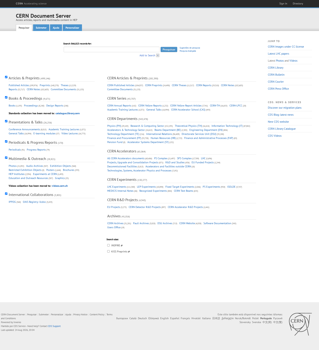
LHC (203, 158)
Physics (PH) (114, 125)
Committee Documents (63, 89)
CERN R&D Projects (122, 199)
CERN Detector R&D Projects (145, 207)
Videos (293, 60)
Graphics (60, 178)
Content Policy (97, 314)
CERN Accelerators (121, 151)
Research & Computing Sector (147, 125)
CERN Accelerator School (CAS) (188, 109)
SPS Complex (184, 158)
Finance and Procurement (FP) (124, 138)
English (164, 318)
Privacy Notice (80, 314)
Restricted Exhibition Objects (25, 170)
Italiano (206, 318)
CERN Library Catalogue (282, 128)
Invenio (17, 322)
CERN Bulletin (276, 74)
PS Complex (160, 158)
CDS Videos (275, 135)
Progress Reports (36, 149)
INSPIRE (115, 245)
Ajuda (56, 27)
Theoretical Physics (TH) (188, 125)
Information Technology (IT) (227, 125)
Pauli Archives (141, 223)
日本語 (216, 318)
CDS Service (19, 326)
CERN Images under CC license (286, 46)
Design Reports (54, 105)
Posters (50, 170)
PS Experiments (211, 186)
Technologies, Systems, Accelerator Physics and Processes (139, 170)
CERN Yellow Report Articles (186, 105)
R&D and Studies (175, 162)
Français (185, 318)
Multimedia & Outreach (27, 158)
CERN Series (116, 98)
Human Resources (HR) (163, 138)
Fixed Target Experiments (179, 186)
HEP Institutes (17, 174)
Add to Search (147, 55)
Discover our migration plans (284, 107)
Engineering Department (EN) (206, 130)
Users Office (114, 227)
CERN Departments (122, 118)
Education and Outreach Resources (28, 178)
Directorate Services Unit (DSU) (199, 134)
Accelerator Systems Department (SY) (148, 142)
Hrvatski (196, 318)
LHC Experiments (116, 186)
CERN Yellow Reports (150, 105)
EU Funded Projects (203, 162)
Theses (64, 85)
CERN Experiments (121, 179)
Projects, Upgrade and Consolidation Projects (132, 162)
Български (122, 318)
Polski (255, 318)
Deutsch (142, 318)
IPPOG (12, 202)
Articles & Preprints (24, 78)
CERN (31, 3)
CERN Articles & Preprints (127, 78)
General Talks (16, 133)
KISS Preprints (119, 251)
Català (132, 318)
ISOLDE (231, 186)
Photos (280, 60)
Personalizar (72, 27)
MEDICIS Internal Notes (120, 190)
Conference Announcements (24, 129)
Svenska (256, 322)
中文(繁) (277, 322)
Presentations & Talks (25, 122)
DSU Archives (164, 223)
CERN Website (187, 223)
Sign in (283, 3)
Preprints (45, 85)
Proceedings (31, 105)
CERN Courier (276, 81)
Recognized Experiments (153, 190)
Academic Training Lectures (64, 129)
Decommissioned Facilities (122, 166)
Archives (114, 216)
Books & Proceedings (25, 98)
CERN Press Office (278, 88)
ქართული (228, 318)
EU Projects (113, 207)
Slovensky (245, 322)
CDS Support (54, 326)
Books (12, 105)
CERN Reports (203, 85)
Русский (277, 318)
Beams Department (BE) (168, 130)
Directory (298, 3)
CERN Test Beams (183, 190)
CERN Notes (33, 89)
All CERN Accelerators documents (126, 158)
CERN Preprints (153, 85)
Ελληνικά (153, 318)
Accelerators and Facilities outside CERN (168, 166)
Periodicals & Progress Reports (33, 142)
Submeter (41, 27)
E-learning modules (44, 133)
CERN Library (275, 67)
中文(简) (267, 322)
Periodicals (15, 149)
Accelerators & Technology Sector (126, 130)
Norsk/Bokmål (243, 318)
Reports (13, 89)
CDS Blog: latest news (281, 114)
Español (174, 318)
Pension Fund (115, 142)
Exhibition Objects (60, 166)
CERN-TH (215, 105)
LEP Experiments (146, 186)
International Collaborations (31, 194)
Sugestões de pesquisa (190, 47)
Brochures (68, 170)
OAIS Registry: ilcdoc (34, 202)
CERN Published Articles (120, 85)
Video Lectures (69, 133)
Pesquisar (24, 27)
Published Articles (19, 85)
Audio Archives (34, 166)
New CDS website (278, 121)
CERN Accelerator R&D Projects (185, 207)
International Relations (159, 134)
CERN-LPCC (235, 105)
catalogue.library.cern (68, 113)
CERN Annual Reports (119, 105)
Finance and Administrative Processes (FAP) (208, 138)
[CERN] (300, 324)
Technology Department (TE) (123, 134)
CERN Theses (179, 85)
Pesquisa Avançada (188, 51)
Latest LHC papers (278, 53)
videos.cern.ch (60, 185)
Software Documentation (217, 223)
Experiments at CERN (45, 174)
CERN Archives (115, 223)
